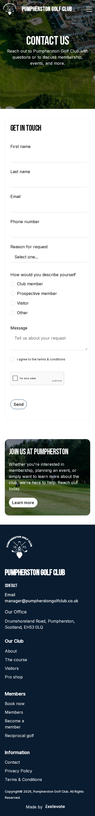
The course (16, 659)
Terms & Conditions (23, 779)
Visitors (12, 668)
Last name (20, 171)
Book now (15, 703)
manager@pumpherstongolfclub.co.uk (41, 600)
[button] (88, 9)
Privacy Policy (18, 770)
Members (14, 712)
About (11, 651)
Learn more (23, 502)
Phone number (25, 221)
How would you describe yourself (43, 274)
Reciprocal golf (19, 735)
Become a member (14, 723)
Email (15, 196)
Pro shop (14, 676)
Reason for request (29, 246)
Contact (12, 762)
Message (18, 327)
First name (20, 146)
